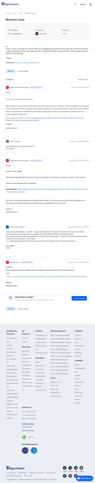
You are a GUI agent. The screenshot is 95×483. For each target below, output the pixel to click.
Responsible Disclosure (14, 476)
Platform (65, 30)
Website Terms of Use (36, 473)
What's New (79, 393)
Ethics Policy (28, 476)
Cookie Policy (22, 473)
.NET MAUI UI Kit (56, 382)
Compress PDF (27, 358)
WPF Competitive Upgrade (59, 360)
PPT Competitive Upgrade (59, 374)
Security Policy (50, 473)
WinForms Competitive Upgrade (61, 356)
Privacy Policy (10, 473)
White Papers (39, 366)
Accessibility (39, 380)
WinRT (21, 13)
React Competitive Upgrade (60, 346)
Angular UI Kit (55, 393)
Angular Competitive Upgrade (60, 339)
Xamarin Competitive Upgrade (61, 353)
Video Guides (79, 382)
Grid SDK (9, 345)
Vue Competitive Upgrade (59, 349)
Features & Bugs (40, 346)
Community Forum (41, 335)
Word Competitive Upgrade (60, 367)
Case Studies (39, 369)
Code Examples (40, 376)
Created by (39, 30)
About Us (78, 335)
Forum (14, 13)
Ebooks (37, 362)
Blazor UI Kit (55, 389)
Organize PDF (26, 365)
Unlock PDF (25, 351)
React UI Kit (54, 386)
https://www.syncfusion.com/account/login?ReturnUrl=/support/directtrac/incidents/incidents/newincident (46, 276)
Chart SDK (9, 349)
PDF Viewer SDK (11, 376)
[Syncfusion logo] (10, 4)
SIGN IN (11, 71)
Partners (78, 356)
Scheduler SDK (11, 352)
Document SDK (11, 373)
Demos (77, 365)
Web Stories (39, 383)
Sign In (83, 4)
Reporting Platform (12, 397)
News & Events (79, 346)
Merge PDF (25, 355)
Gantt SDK (9, 356)
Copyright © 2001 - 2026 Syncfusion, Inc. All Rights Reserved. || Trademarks (31, 479)
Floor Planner (26, 369)
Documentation (80, 368)
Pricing (24, 342)
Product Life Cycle (41, 353)
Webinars (38, 387)
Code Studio (10, 390)
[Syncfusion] (15, 468)
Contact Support (79, 298)
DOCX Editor (26, 372)
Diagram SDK (10, 366)
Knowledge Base (40, 339)
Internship (78, 353)
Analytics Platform (12, 394)
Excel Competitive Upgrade (59, 370)
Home (8, 13)
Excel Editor (25, 376)
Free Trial (25, 338)
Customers (78, 339)
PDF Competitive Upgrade (59, 363)
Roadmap (78, 396)
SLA (36, 349)
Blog (76, 342)
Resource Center (40, 390)
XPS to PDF (25, 362)
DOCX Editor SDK (11, 380)
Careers (77, 349)
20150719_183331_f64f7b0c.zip (27, 63)
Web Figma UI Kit (56, 396)
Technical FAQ (40, 373)
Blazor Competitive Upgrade (60, 335)
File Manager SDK (12, 369)
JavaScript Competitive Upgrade (61, 342)
